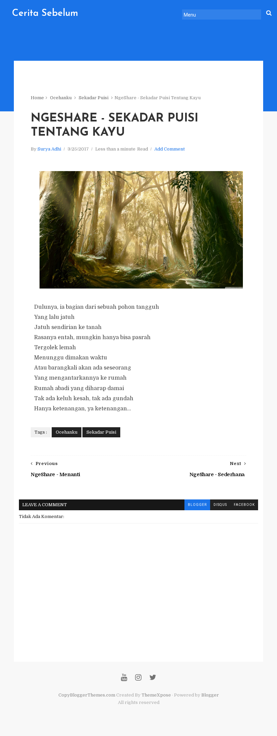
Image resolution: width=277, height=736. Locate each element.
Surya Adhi (49, 149)
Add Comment (169, 149)
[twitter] (152, 677)
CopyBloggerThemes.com (86, 695)
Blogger (210, 695)
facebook (244, 505)
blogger (197, 505)
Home (37, 97)
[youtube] (124, 677)
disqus (220, 505)
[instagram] (138, 677)
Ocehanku (61, 97)
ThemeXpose (156, 695)
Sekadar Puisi (93, 97)
